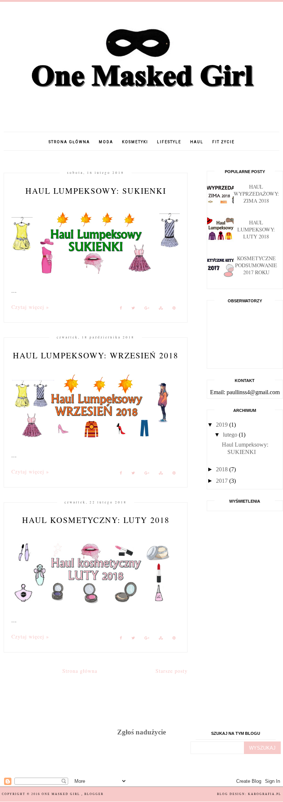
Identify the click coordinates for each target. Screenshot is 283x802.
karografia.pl (264, 794)
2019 (222, 424)
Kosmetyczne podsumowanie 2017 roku (256, 265)
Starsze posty (172, 670)
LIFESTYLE (169, 142)
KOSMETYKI (135, 142)
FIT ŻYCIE (223, 142)
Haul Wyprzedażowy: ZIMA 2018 (256, 193)
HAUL (196, 142)
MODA (106, 142)
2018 (222, 469)
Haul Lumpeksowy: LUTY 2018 (256, 229)
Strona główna (69, 142)
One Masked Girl (61, 794)
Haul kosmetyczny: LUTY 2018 (96, 519)
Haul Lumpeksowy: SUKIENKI (95, 190)
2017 (222, 481)
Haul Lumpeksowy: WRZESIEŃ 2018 (95, 355)
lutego (231, 434)
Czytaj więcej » (30, 306)
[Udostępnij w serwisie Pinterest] (174, 309)
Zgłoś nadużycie (141, 732)
